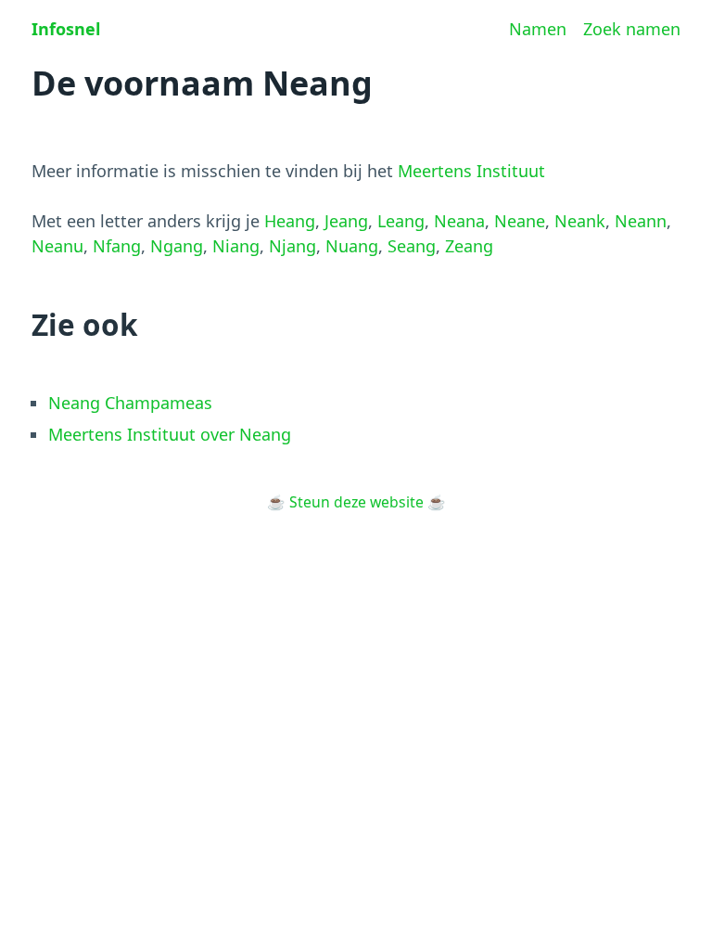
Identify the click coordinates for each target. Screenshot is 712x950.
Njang (292, 246)
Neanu (57, 246)
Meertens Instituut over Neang (169, 434)
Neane (519, 221)
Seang (412, 246)
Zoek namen (631, 29)
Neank (579, 221)
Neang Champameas (130, 403)
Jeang (346, 221)
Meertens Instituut (471, 171)
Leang (401, 221)
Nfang (117, 246)
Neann (641, 221)
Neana (459, 221)
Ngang (176, 246)
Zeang (469, 246)
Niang (236, 246)
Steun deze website (356, 502)
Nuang (351, 246)
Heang (289, 221)
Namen (537, 29)
